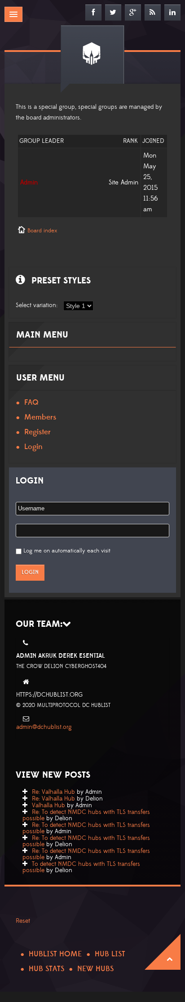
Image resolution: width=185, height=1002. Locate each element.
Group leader (41, 141)
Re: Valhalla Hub (53, 792)
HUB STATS (46, 969)
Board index (42, 230)
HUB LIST (110, 954)
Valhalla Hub (48, 805)
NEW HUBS (95, 969)
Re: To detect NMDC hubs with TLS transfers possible (86, 815)
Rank (130, 141)
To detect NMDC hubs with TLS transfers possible (81, 867)
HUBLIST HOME (55, 954)
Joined (153, 141)
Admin (29, 182)
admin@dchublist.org (44, 727)
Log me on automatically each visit (66, 550)
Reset (23, 921)
